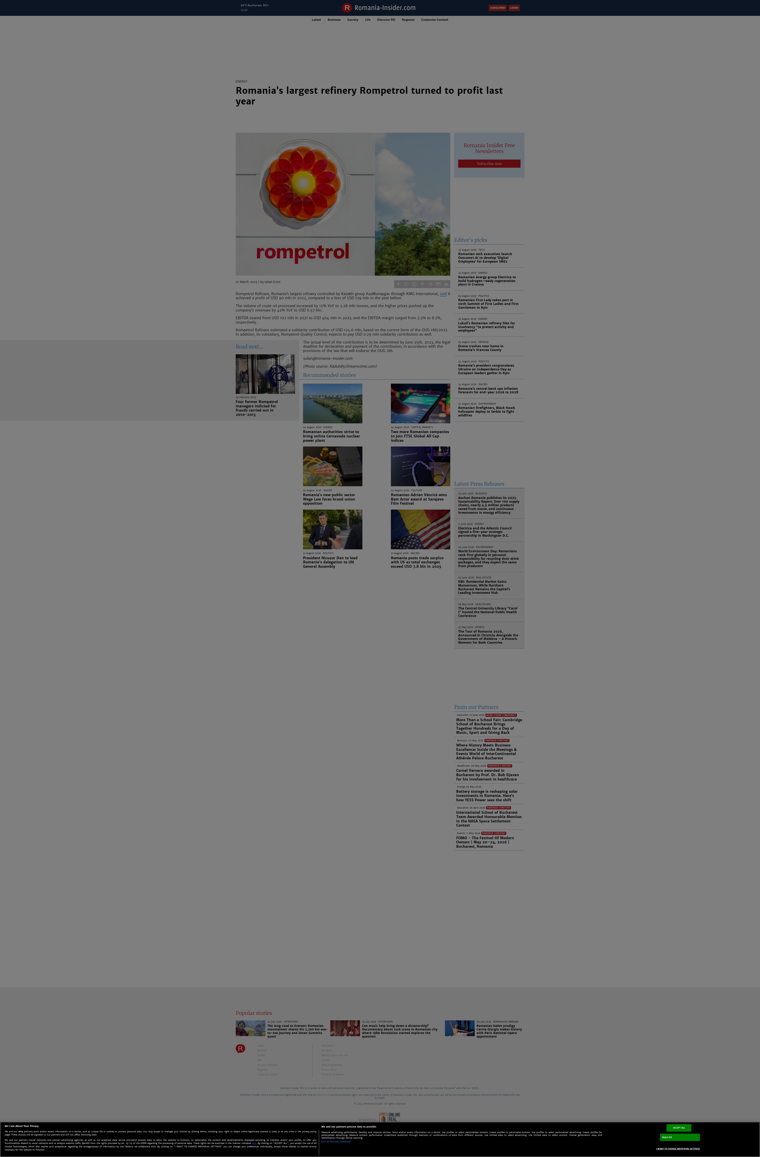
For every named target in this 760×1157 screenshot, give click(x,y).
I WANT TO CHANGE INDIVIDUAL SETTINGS (678, 1149)
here (254, 1143)
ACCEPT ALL (679, 1128)
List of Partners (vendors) (336, 1141)
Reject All (667, 1137)
